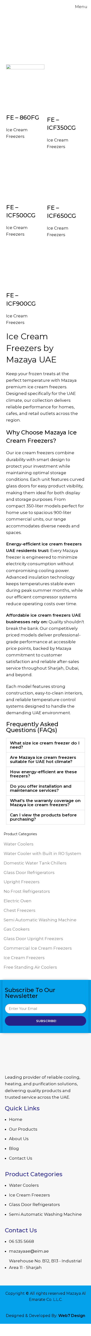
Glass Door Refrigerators (29, 872)
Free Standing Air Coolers (30, 967)
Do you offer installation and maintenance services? (40, 788)
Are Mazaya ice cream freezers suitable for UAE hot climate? (43, 759)
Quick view (12, 107)
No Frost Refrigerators (27, 891)
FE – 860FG (22, 117)
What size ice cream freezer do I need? (45, 745)
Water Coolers (18, 844)
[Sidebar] (6, 1330)
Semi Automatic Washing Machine (40, 919)
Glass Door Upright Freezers (33, 938)
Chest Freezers (19, 910)
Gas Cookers (17, 929)
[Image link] (45, 1057)
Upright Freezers (22, 881)
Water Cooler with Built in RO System (42, 853)
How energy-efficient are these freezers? (43, 773)
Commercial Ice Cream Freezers (38, 948)
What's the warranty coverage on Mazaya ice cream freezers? (45, 802)
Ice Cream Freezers (24, 957)
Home (10, 48)
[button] (45, 745)
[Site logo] (21, 6)
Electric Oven (18, 900)
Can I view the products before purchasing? (43, 817)
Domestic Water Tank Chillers (35, 863)
